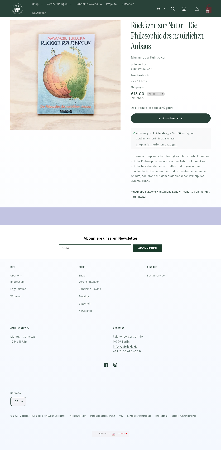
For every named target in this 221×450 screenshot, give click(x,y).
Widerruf (16, 296)
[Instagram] (184, 8)
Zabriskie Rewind (90, 289)
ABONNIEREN (147, 248)
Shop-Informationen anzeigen (156, 144)
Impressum (17, 281)
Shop (82, 275)
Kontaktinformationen (139, 416)
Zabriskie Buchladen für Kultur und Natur (43, 416)
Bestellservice (156, 275)
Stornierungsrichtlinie (184, 416)
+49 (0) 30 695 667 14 (127, 351)
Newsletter (85, 310)
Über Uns (16, 275)
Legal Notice (18, 289)
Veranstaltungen (89, 281)
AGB (121, 416)
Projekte (84, 296)
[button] (37, 4)
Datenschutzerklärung (102, 416)
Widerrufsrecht (77, 416)
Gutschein (85, 303)
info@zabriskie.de (125, 346)
